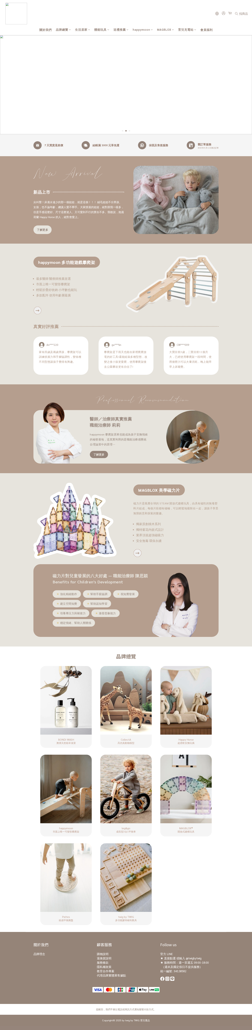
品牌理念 (39, 954)
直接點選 (170, 958)
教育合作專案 (105, 971)
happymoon (141, 29)
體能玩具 (100, 29)
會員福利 (206, 30)
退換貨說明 (104, 958)
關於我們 (45, 30)
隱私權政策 (104, 967)
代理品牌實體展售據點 (111, 975)
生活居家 (81, 29)
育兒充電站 (186, 29)
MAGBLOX (164, 29)
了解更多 (42, 229)
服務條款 (103, 962)
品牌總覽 (62, 29)
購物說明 (103, 954)
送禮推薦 (119, 29)
